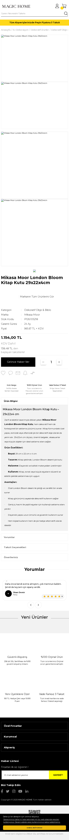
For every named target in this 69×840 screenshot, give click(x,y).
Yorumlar (9, 537)
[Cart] (64, 6)
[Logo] (16, 6)
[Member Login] (57, 6)
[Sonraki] (38, 605)
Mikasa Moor (32, 314)
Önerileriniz (11, 557)
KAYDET (58, 775)
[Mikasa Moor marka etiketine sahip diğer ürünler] (9, 296)
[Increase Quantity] (59, 362)
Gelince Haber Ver (18, 361)
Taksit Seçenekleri (15, 547)
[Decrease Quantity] (43, 362)
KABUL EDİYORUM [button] (34, 828)
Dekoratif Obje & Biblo (37, 310)
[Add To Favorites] (3, 373)
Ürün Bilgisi (11, 401)
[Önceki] (30, 605)
